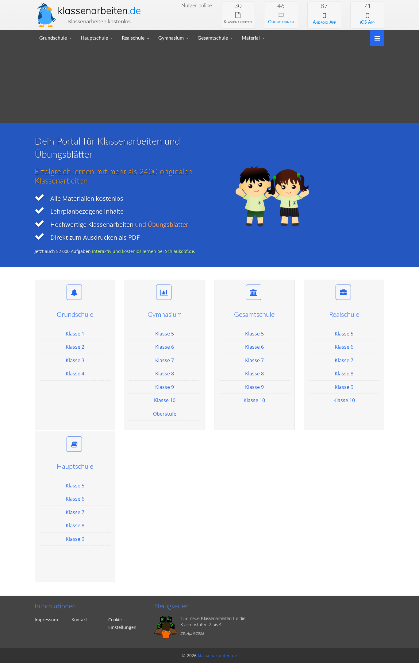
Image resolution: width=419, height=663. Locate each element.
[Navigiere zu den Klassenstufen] (375, 38)
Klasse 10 (164, 400)
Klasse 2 (75, 346)
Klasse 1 (75, 333)
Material (251, 38)
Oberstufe (164, 413)
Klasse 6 (164, 346)
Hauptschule (94, 38)
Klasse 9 (164, 387)
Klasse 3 (75, 360)
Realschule (133, 38)
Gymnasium (171, 38)
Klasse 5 (164, 333)
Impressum (46, 619)
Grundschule (53, 38)
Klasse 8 (164, 373)
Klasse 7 (164, 360)
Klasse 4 (75, 373)
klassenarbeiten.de (217, 655)
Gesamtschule (213, 38)
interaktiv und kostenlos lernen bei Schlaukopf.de (143, 251)
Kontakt (79, 619)
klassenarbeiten (99, 10)
